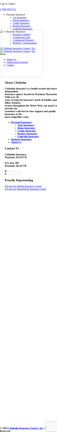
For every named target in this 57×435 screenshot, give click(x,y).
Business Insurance (21, 139)
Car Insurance (20, 17)
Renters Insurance (22, 26)
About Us (16, 142)
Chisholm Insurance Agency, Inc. (26, 428)
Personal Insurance (21, 122)
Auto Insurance (25, 125)
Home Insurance (21, 20)
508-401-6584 (15, 174)
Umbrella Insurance (22, 28)
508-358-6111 (15, 171)
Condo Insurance (21, 23)
